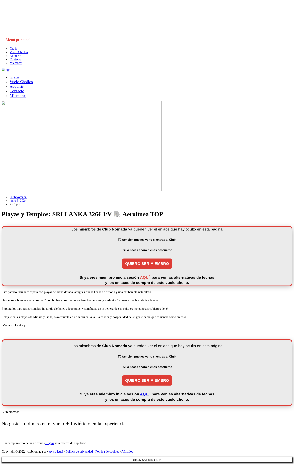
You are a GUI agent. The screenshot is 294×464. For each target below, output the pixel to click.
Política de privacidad (79, 451)
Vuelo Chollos (19, 52)
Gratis (13, 48)
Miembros (16, 63)
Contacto (15, 59)
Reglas (49, 443)
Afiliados (127, 451)
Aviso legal (56, 451)
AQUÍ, (145, 277)
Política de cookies (107, 451)
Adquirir (15, 55)
